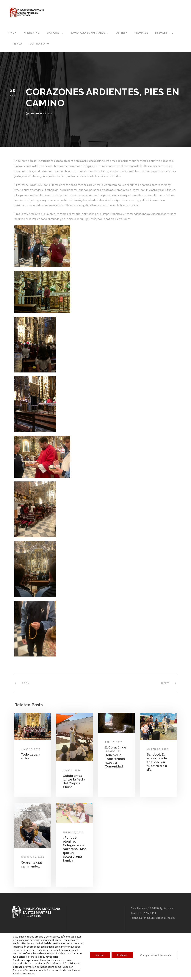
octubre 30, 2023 (42, 113)
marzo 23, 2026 (157, 749)
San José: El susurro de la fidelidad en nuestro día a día (157, 762)
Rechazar (122, 955)
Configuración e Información (156, 955)
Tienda (17, 43)
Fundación (32, 33)
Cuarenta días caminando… (31, 864)
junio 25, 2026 (30, 749)
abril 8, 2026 (114, 742)
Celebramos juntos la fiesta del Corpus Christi (74, 781)
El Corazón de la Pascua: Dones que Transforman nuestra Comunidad (115, 757)
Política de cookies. (24, 973)
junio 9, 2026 (72, 770)
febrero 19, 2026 (32, 857)
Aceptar (100, 955)
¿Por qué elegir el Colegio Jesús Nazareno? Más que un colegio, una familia (74, 849)
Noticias (141, 33)
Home (12, 33)
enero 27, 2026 (73, 832)
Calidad (122, 33)
